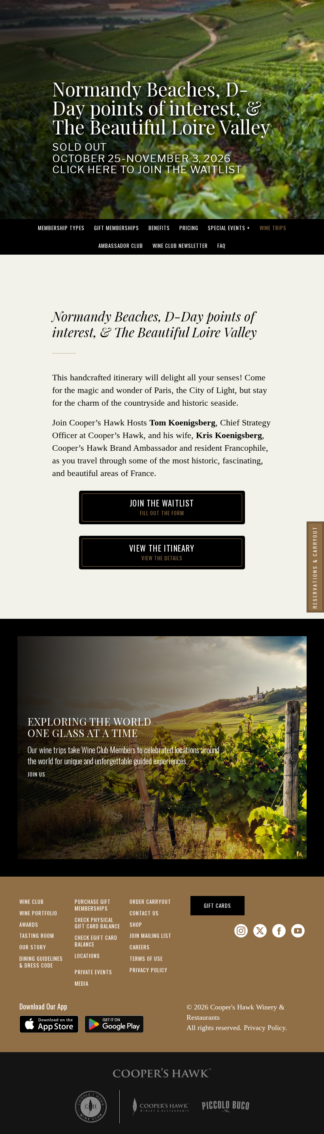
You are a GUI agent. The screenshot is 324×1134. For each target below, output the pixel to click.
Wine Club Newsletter (180, 245)
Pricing (188, 228)
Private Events (93, 972)
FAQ (221, 245)
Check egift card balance (96, 941)
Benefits (159, 228)
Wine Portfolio (38, 913)
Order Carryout (150, 901)
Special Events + (229, 228)
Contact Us (144, 913)
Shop (136, 924)
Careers (140, 947)
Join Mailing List (150, 935)
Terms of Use (146, 958)
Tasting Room (36, 935)
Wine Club (31, 901)
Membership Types (61, 228)
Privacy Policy (149, 970)
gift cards (224, 905)
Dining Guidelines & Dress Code (41, 961)
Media (82, 983)
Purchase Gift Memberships (93, 905)
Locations (87, 956)
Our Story (32, 947)
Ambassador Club (120, 245)
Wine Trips (273, 228)
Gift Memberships (116, 228)
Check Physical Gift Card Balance (97, 923)
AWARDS (28, 924)
